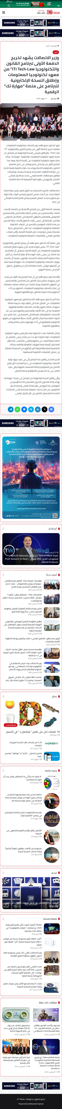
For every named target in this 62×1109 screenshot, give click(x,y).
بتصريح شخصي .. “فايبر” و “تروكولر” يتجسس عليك (23, 754)
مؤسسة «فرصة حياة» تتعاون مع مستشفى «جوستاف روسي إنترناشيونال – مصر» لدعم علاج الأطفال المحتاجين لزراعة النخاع (23, 584)
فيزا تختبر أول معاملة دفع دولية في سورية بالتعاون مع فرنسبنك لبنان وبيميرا (16, 1060)
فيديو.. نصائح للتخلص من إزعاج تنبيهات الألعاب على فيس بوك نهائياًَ (31, 904)
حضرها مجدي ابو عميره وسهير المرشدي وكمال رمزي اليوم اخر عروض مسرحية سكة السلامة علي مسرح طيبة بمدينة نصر (23, 797)
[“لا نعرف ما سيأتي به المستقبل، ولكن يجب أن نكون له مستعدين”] (52, 783)
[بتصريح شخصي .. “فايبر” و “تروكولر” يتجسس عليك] (52, 756)
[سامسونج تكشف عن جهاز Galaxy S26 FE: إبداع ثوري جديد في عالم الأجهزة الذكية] (16, 1015)
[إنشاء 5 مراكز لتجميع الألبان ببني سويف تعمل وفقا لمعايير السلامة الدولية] (52, 987)
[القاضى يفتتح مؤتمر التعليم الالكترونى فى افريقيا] (52, 837)
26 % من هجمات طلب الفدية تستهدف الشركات (25, 743)
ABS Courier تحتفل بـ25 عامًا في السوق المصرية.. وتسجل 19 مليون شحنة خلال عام (24, 678)
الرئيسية (54, 46)
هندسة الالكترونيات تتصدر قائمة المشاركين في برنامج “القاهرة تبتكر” (23, 814)
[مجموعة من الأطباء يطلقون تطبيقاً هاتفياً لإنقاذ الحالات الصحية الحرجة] (52, 855)
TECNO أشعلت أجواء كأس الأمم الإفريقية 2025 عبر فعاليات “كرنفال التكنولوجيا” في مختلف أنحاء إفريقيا (24, 928)
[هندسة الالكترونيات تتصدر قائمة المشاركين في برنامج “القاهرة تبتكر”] (52, 819)
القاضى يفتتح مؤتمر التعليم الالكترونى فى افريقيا (24, 832)
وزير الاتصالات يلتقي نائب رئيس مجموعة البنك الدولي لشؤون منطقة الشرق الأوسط (22, 954)
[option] (31, 893)
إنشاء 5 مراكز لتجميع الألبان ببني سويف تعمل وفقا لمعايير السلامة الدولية (22, 985)
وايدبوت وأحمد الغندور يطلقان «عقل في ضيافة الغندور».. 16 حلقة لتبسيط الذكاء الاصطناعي (46, 1028)
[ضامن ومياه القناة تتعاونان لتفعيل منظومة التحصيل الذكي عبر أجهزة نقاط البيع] (52, 612)
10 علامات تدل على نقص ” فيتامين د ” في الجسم (33, 731)
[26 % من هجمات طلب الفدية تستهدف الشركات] (52, 743)
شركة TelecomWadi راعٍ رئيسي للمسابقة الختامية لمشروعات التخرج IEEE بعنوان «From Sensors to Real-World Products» (47, 1062)
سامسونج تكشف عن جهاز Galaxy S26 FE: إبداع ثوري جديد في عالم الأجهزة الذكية (17, 1028)
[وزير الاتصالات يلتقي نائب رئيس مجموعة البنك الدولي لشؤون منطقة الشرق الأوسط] (52, 957)
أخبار (47, 46)
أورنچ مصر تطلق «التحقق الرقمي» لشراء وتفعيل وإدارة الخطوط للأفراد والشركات (33, 640)
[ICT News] (48, 12)
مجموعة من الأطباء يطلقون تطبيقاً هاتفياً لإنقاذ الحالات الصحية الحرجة (23, 850)
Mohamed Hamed (36, 1104)
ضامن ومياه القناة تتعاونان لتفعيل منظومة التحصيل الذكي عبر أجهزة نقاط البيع (23, 610)
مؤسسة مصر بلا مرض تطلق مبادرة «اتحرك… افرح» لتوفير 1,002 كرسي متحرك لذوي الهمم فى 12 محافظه (22, 652)
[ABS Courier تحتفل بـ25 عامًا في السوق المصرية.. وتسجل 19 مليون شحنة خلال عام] (52, 681)
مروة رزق (54, 98)
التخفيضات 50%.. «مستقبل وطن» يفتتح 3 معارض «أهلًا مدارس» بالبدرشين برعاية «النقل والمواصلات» (22, 598)
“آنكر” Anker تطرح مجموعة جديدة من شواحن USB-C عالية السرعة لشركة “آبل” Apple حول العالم (22, 942)
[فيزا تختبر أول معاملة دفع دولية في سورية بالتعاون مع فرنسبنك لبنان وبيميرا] (16, 1047)
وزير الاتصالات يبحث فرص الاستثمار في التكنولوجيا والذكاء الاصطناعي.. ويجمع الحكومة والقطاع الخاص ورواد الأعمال (25, 666)
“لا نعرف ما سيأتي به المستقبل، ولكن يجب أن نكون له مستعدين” (22, 778)
